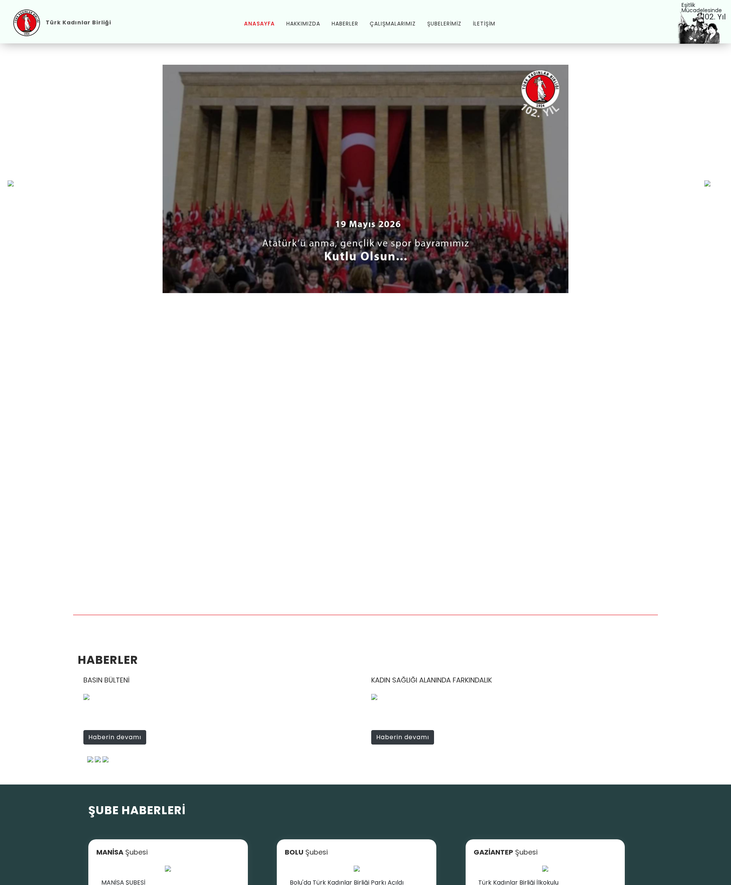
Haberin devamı (114, 737)
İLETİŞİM (484, 23)
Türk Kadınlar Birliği (78, 22)
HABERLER (345, 23)
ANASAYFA (259, 23)
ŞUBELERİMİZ (444, 23)
